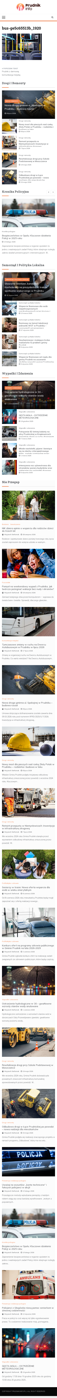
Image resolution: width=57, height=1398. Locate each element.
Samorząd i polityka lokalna (17, 279)
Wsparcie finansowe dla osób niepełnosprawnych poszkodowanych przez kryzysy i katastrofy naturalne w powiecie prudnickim (35, 311)
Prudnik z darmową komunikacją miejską (11, 73)
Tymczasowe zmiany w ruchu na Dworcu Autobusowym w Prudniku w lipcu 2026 (24, 646)
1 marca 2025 (26, 456)
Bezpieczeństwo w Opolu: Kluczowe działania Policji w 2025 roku (26, 237)
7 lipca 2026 (25, 148)
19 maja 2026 (26, 165)
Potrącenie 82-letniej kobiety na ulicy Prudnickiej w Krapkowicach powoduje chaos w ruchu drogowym (36, 434)
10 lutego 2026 (9, 242)
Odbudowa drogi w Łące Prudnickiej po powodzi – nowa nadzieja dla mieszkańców (34, 177)
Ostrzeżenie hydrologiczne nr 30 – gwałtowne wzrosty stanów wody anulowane (24, 395)
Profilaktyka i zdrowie (10, 883)
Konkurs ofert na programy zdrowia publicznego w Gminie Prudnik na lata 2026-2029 (28, 946)
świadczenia (15, 524)
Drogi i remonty (12, 101)
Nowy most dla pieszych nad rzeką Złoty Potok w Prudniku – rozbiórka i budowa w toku (36, 127)
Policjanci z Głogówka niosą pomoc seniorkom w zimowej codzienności (28, 1309)
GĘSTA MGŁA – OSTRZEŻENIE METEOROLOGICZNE (33, 416)
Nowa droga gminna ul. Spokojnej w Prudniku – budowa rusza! (27, 704)
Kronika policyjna (8, 231)
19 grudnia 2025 (27, 421)
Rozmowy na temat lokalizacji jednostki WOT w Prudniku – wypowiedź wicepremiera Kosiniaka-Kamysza (33, 327)
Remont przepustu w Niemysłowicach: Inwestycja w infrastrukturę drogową (33, 144)
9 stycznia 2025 (27, 347)
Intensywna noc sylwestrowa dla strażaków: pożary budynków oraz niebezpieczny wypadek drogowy (35, 468)
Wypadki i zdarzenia (13, 388)
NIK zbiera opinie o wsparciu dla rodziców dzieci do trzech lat (27, 529)
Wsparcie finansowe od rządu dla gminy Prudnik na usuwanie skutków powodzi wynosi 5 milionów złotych (36, 361)
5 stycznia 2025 (27, 364)
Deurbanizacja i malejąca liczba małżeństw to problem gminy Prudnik (34, 342)
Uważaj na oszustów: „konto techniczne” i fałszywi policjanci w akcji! (24, 1186)
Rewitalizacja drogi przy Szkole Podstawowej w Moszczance (34, 160)
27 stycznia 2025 (27, 330)
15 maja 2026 (26, 182)
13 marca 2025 (26, 313)
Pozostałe (6, 582)
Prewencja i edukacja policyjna (14, 1181)
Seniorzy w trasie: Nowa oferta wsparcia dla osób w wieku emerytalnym (26, 888)
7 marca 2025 (26, 439)
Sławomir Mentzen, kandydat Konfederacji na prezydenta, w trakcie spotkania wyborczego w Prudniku (26, 287)
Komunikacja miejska (10, 641)
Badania (5, 524)
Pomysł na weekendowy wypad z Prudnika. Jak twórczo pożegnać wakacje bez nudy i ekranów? (28, 587)
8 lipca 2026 (25, 131)
